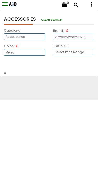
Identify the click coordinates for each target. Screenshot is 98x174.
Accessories (20, 19)
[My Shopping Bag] (64, 5)
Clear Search (51, 20)
